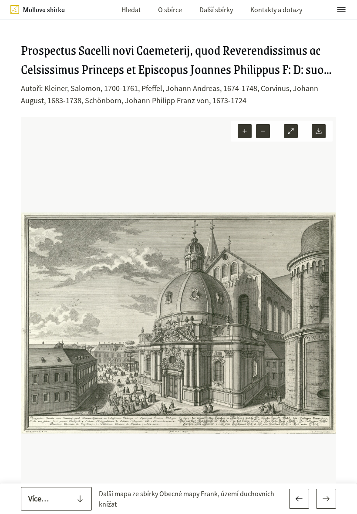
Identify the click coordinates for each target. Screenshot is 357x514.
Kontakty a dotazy (276, 9)
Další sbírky (216, 9)
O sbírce (170, 9)
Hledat (131, 9)
